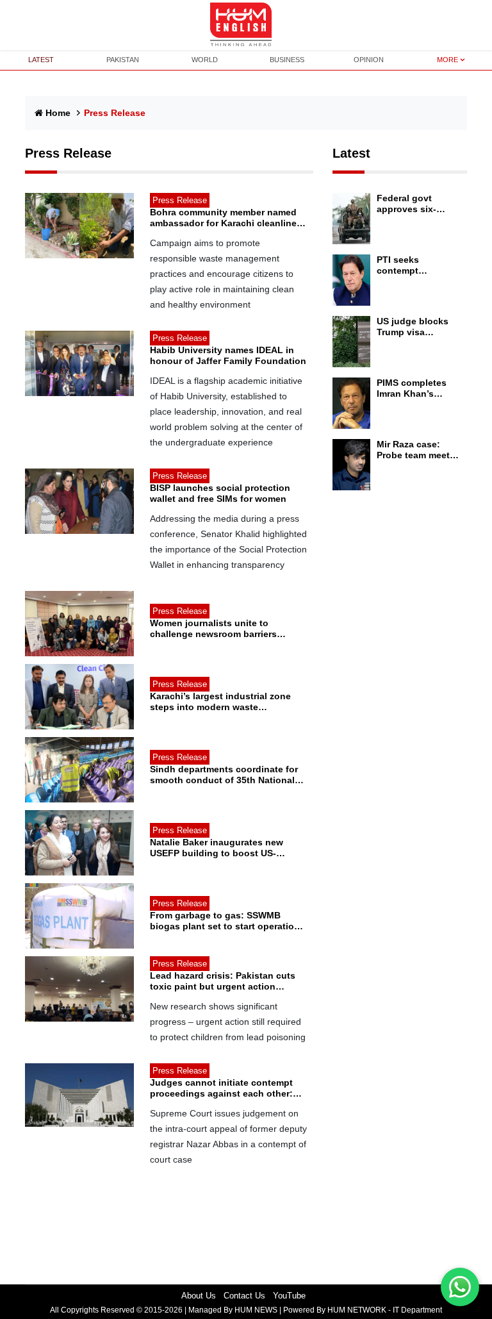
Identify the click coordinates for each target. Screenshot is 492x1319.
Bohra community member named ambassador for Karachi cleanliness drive (228, 218)
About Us (198, 1295)
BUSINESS (287, 59)
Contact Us (244, 1295)
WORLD (205, 59)
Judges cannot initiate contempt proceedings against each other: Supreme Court (221, 1088)
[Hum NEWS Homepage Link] (246, 25)
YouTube (289, 1295)
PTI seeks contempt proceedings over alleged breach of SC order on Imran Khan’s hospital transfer (416, 265)
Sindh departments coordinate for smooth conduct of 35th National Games (224, 775)
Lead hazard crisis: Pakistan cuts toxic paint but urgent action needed (222, 981)
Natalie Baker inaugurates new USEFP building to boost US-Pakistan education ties (216, 848)
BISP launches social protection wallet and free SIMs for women (220, 493)
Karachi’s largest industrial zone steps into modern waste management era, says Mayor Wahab (220, 702)
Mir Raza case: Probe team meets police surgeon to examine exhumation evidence (416, 450)
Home (58, 113)
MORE (447, 59)
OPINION (369, 59)
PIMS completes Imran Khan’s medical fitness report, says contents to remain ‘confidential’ (418, 388)
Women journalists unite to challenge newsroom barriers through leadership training (213, 629)
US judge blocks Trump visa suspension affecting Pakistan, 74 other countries (418, 327)
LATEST (41, 59)
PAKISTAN (122, 59)
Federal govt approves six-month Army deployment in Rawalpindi (408, 204)
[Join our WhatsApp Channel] (460, 1287)
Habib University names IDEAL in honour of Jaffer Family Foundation (228, 355)
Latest (351, 153)
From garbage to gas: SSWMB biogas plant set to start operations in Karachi (227, 921)
